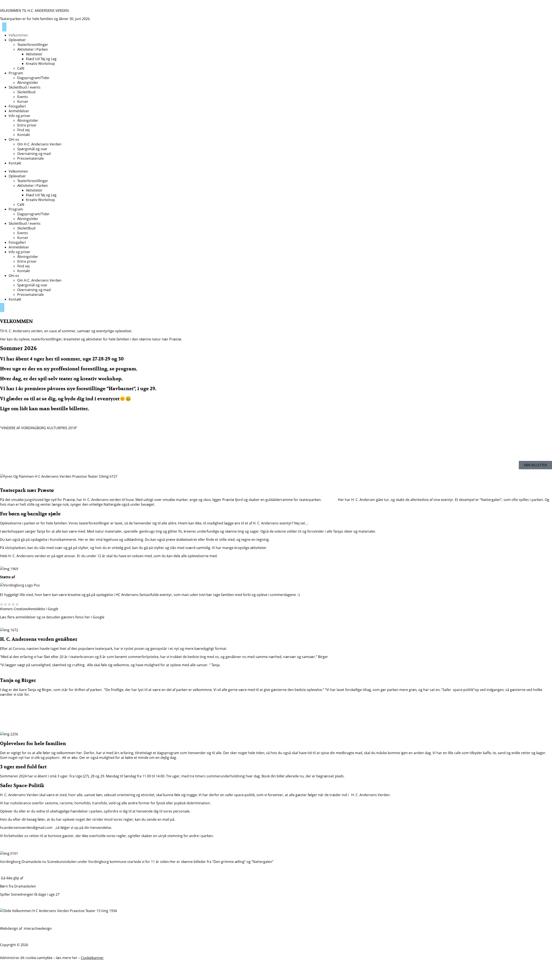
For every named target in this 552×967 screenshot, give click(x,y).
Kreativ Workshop (40, 63)
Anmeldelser (19, 111)
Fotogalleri (17, 106)
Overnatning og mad (34, 153)
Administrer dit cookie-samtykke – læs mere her (39, 957)
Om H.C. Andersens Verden (39, 144)
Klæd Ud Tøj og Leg (41, 58)
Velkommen (18, 35)
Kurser (22, 101)
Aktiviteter (34, 54)
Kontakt (23, 134)
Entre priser (27, 125)
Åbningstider (27, 82)
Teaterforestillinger (32, 44)
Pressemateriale (30, 158)
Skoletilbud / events (25, 87)
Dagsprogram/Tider (33, 77)
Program (16, 73)
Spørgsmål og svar (32, 149)
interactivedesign (37, 928)
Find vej (23, 130)
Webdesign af (11, 928)
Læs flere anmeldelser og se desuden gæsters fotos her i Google (52, 617)
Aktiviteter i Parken (32, 49)
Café (20, 68)
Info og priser (19, 115)
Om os (14, 139)
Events (22, 96)
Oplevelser (17, 39)
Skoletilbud (26, 92)
